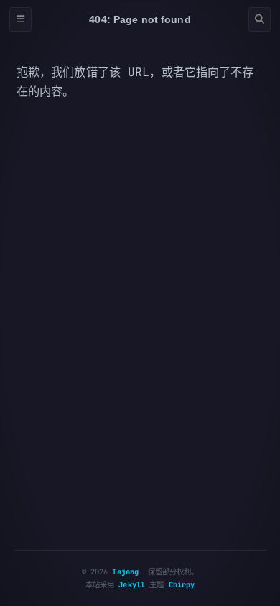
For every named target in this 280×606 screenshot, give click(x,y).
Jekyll (131, 584)
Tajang (125, 572)
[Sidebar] (20, 19)
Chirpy (182, 584)
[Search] (259, 19)
